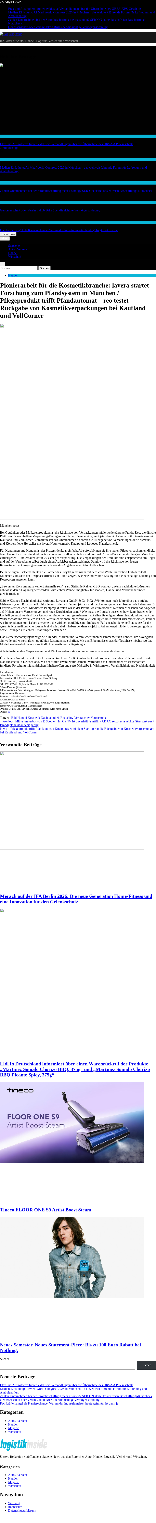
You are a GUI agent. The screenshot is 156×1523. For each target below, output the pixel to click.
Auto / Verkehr (8, 159)
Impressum (15, 1507)
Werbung (14, 1503)
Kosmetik (34, 717)
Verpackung (98, 717)
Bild (14, 717)
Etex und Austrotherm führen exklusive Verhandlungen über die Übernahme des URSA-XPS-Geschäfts (74, 8)
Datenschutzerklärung (22, 1510)
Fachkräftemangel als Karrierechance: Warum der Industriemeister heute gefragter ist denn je (59, 230)
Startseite (14, 245)
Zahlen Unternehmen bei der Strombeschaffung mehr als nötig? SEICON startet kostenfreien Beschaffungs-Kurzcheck (76, 190)
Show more (8, 234)
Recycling (66, 717)
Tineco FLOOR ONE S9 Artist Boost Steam (45, 1209)
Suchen (5, 1359)
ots (9, 711)
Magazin (13, 1428)
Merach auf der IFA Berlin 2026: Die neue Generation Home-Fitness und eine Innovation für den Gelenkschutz (76, 899)
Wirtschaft (6, 136)
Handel (12, 253)
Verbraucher (82, 717)
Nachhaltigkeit (50, 717)
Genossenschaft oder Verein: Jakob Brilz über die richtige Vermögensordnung (58, 27)
